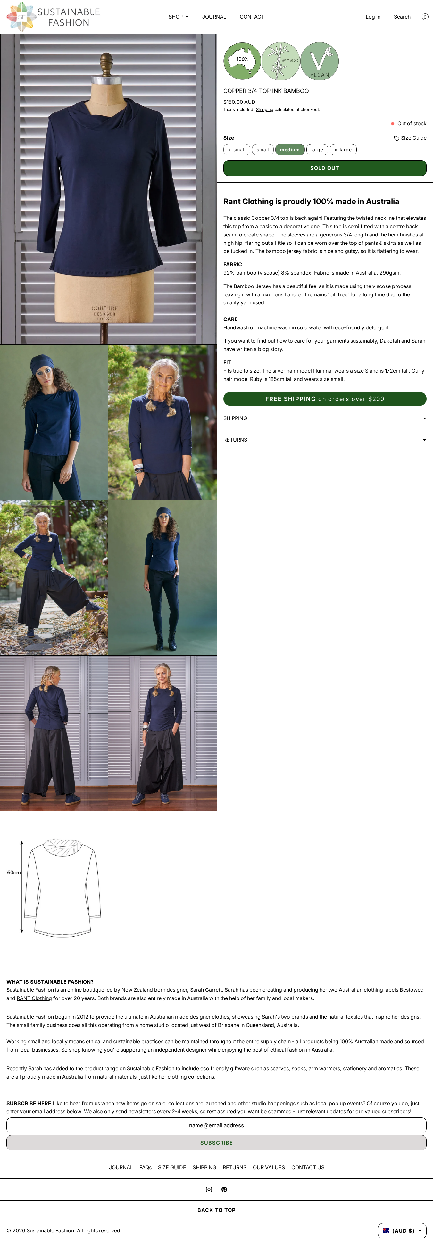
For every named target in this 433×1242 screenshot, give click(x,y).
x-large (343, 149)
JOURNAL (214, 16)
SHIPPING (204, 1167)
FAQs (145, 1167)
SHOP (176, 16)
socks (299, 1068)
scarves (279, 1068)
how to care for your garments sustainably (327, 340)
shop (75, 1050)
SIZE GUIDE (172, 1167)
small (265, 151)
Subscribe (216, 1142)
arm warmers (324, 1068)
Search (402, 16)
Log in (373, 16)
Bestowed (412, 990)
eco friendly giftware (225, 1068)
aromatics (390, 1068)
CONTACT (252, 16)
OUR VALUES (269, 1167)
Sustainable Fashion (50, 1230)
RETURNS (234, 1167)
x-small (239, 151)
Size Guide (413, 138)
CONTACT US (307, 1167)
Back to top (216, 1210)
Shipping (264, 109)
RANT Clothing (34, 998)
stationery (355, 1068)
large (317, 149)
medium (292, 151)
